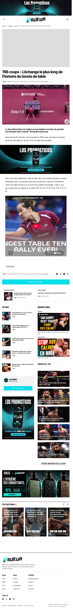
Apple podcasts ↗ (33, 578)
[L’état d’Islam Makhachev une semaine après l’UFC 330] (6, 329)
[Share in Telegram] (64, 274)
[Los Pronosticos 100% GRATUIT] (36, 8)
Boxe (3, 589)
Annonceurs (20, 605)
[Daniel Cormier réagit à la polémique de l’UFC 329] (6, 367)
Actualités (10, 26)
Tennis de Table (10, 266)
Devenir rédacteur (29, 605)
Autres (15, 575)
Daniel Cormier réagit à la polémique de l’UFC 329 (22, 365)
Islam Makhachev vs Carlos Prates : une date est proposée (22, 313)
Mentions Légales (11, 605)
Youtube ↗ (31, 589)
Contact (4, 605)
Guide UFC (16, 589)
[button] (4, 19)
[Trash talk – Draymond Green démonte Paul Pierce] (53, 295)
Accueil (4, 26)
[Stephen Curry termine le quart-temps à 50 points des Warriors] (19, 295)
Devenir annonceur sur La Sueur (53, 463)
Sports (16, 26)
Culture (15, 578)
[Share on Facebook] (57, 274)
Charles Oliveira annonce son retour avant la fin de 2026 (22, 339)
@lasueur (13, 379)
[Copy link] (68, 274)
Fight (14, 316)
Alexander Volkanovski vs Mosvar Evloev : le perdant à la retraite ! (21, 352)
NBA (15, 297)
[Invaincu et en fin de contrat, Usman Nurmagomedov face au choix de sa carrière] (59, 522)
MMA (5, 531)
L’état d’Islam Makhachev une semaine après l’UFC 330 (20, 326)
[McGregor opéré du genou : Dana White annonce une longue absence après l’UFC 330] (13, 522)
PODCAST (31, 575)
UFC (15, 531)
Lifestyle (15, 582)
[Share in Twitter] (60, 274)
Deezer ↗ (31, 585)
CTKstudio (64, 606)
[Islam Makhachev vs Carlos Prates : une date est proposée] (6, 316)
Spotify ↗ (31, 582)
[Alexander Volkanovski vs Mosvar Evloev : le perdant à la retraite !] (6, 355)
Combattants (17, 585)
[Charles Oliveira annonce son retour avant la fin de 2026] (6, 342)
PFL (56, 531)
